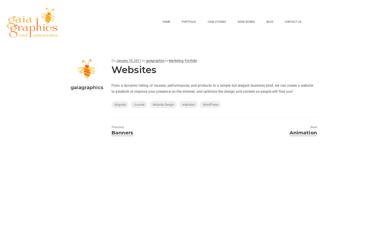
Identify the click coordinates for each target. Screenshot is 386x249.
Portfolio (189, 21)
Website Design (163, 104)
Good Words (246, 21)
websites (188, 104)
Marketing (176, 60)
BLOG (269, 21)
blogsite (120, 104)
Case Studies (217, 21)
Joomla (139, 104)
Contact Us (293, 21)
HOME (166, 21)
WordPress (210, 104)
